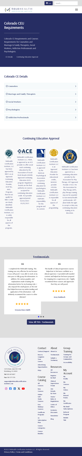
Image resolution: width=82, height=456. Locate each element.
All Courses (40, 384)
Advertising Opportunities (42, 366)
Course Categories (41, 427)
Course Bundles (40, 432)
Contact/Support (43, 351)
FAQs (39, 370)
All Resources (54, 371)
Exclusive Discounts (54, 411)
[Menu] (76, 9)
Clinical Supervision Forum (55, 383)
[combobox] (66, 3)
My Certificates (67, 402)
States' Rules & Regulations (55, 399)
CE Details (9, 57)
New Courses (40, 390)
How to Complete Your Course (41, 358)
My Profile (65, 378)
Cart (49, 3)
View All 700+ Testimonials (41, 322)
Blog (52, 419)
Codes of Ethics (54, 406)
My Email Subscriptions (68, 408)
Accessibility (67, 362)
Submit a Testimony (54, 359)
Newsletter (54, 416)
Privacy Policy (9, 452)
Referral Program (66, 413)
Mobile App (65, 419)
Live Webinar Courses (40, 407)
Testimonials (55, 355)
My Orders (65, 389)
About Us (54, 351)
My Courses (66, 383)
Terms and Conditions (24, 452)
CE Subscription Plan (42, 420)
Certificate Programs (41, 413)
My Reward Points (65, 395)
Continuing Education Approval (27, 57)
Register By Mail (53, 377)
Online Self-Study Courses (40, 398)
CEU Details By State (53, 391)
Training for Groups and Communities (67, 357)
